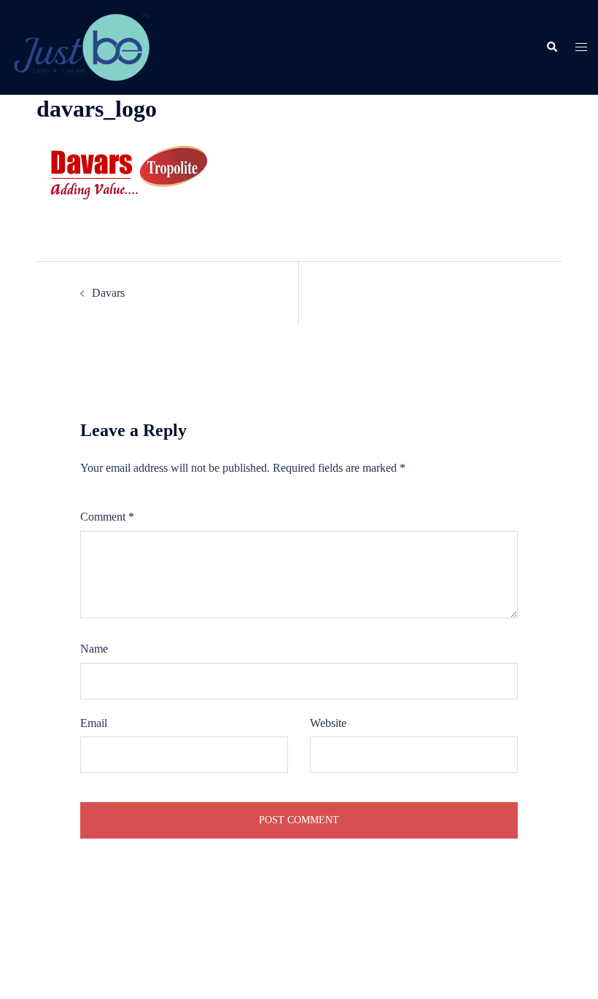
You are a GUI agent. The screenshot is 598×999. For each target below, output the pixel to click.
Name (94, 648)
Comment (107, 516)
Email (93, 723)
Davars (108, 293)
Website (328, 723)
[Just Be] (81, 46)
